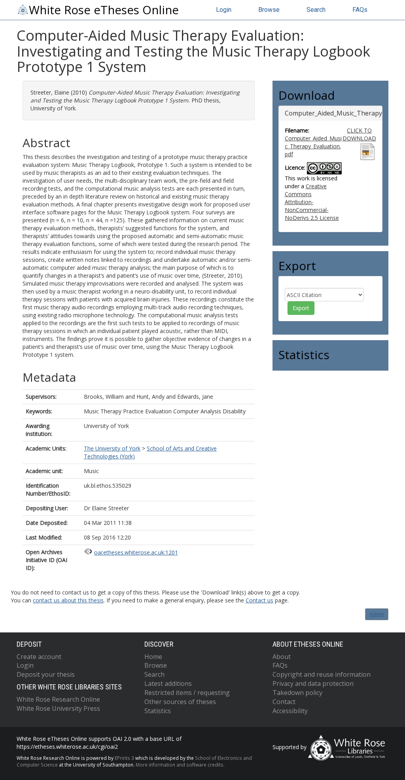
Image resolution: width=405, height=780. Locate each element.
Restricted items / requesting (187, 692)
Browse (269, 9)
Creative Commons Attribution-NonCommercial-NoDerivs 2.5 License (312, 202)
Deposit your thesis (46, 674)
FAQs (359, 9)
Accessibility (290, 710)
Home (153, 656)
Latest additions (168, 683)
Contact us (259, 600)
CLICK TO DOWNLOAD (359, 134)
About (282, 656)
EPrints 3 (124, 758)
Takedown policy (297, 692)
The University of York (112, 448)
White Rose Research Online (58, 699)
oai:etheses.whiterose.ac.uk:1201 (136, 552)
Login (223, 9)
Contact (284, 701)
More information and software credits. (180, 764)
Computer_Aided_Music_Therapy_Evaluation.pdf (313, 146)
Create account (39, 656)
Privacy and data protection (313, 683)
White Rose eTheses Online (104, 10)
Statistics (157, 710)
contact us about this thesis (68, 600)
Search (316, 9)
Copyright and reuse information (322, 674)
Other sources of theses (180, 701)
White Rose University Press (58, 708)
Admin (376, 614)
